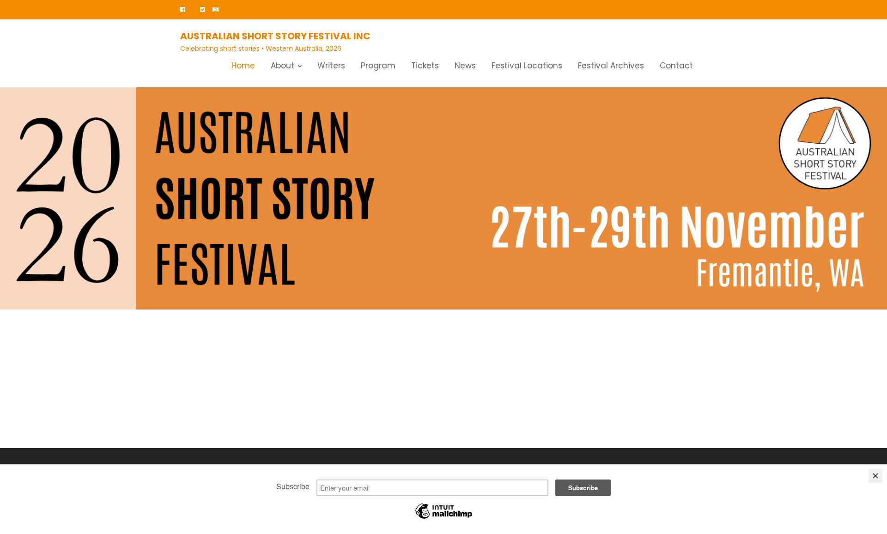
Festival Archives (611, 65)
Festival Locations (527, 65)
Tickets (425, 65)
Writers (331, 65)
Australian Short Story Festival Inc (275, 36)
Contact (676, 65)
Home (243, 65)
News (465, 65)
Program (378, 65)
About (282, 65)
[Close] (875, 476)
